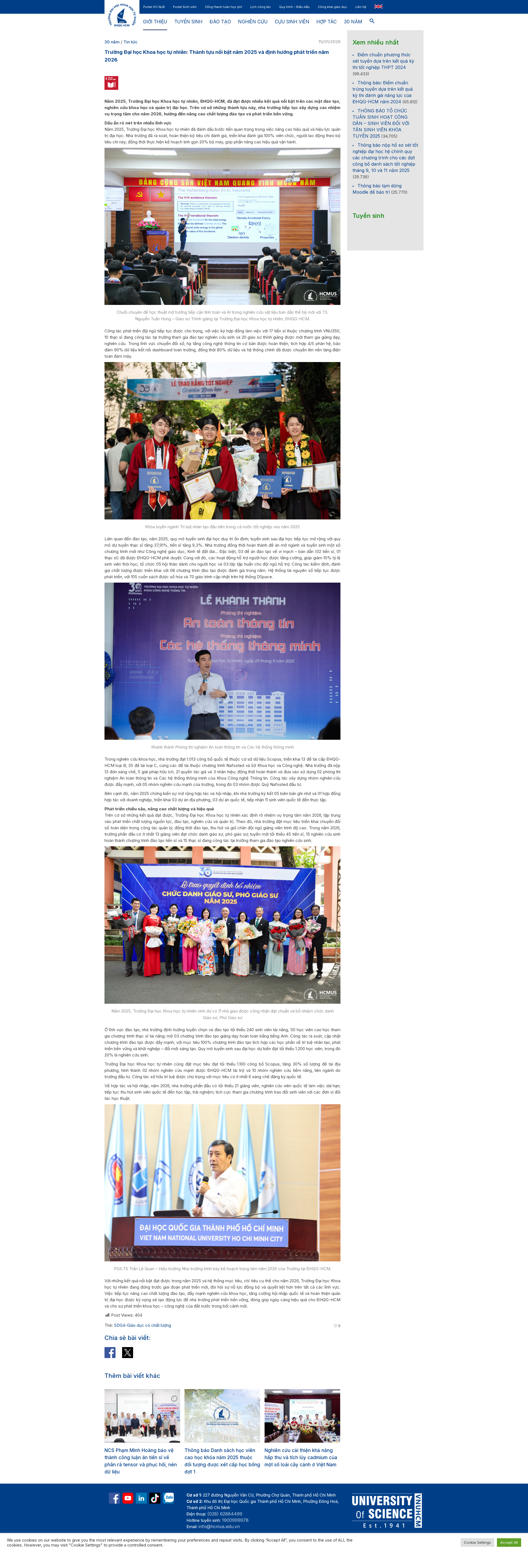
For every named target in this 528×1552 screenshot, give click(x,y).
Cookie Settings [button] (477, 1542)
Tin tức (130, 41)
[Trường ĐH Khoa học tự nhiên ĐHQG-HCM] (114, 1498)
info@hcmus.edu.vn (219, 1526)
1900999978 (235, 1520)
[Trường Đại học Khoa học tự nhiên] (141, 1498)
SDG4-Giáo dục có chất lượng (142, 1325)
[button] (372, 22)
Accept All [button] (509, 1542)
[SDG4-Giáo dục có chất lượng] (111, 82)
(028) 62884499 (224, 1514)
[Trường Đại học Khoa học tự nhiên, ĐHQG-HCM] (127, 1498)
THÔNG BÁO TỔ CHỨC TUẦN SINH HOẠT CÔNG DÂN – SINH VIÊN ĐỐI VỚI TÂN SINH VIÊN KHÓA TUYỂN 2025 (381, 123)
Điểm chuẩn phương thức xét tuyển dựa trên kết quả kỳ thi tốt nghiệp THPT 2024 (383, 61)
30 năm (112, 41)
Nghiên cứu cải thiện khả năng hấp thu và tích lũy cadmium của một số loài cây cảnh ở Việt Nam (221, 1457)
